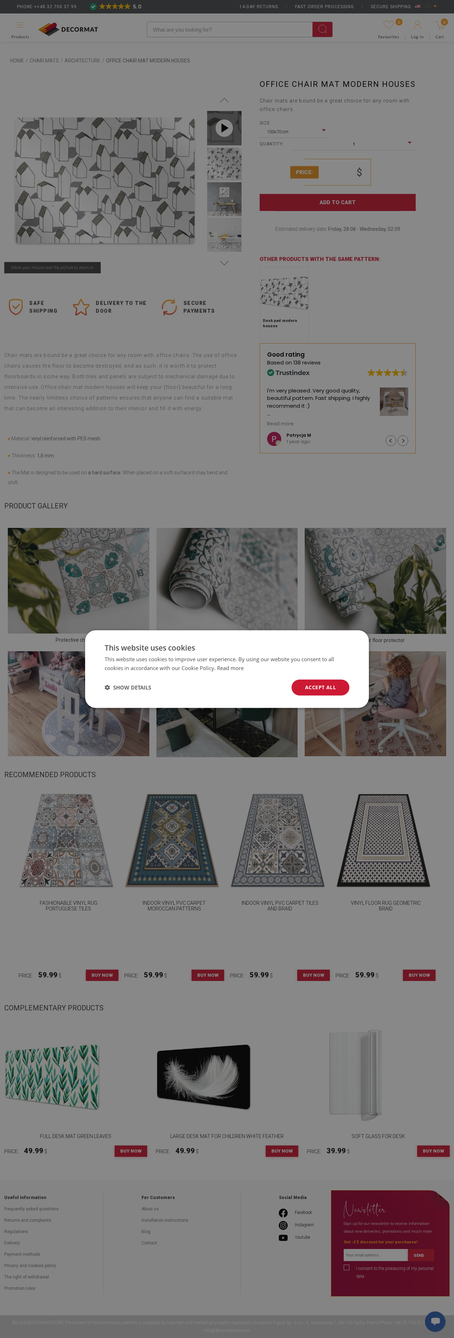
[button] (128, 687)
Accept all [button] (320, 687)
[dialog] (227, 669)
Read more (230, 667)
